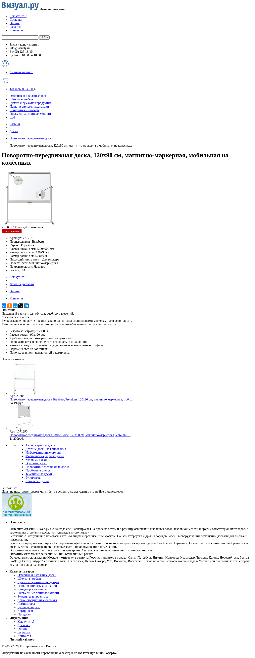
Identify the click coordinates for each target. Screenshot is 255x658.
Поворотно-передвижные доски (47, 466)
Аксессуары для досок (41, 445)
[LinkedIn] (26, 305)
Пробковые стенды (38, 470)
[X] (20, 305)
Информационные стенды (43, 452)
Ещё (12, 117)
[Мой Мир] (15, 305)
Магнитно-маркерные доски (45, 456)
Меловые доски (36, 459)
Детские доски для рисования (46, 449)
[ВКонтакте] (4, 305)
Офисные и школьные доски (29, 95)
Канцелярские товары (24, 110)
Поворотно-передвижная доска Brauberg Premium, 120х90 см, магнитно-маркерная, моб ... (71, 399)
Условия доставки (22, 284)
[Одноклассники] (9, 305)
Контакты (16, 298)
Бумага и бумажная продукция (30, 103)
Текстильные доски (39, 474)
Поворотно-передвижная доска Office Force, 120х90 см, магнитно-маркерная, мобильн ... (70, 435)
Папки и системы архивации (29, 106)
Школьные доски (37, 481)
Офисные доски (36, 463)
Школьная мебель (21, 99)
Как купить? (18, 277)
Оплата (15, 291)
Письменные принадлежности (30, 113)
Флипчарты (33, 477)
